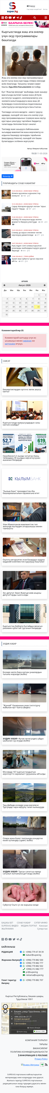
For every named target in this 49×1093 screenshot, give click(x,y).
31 (7, 315)
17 (7, 307)
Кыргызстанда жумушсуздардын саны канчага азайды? (21, 423)
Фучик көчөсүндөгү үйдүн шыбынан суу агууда (23, 739)
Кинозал (43, 925)
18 (14, 307)
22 (38, 307)
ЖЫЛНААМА (8, 928)
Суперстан (42, 928)
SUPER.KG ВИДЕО (10, 925)
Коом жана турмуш (31, 191)
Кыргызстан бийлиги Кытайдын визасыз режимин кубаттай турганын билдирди (22, 627)
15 (38, 303)
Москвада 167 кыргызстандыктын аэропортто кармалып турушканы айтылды (24, 773)
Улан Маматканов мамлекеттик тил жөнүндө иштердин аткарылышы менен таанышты (22, 526)
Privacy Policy (41, 1059)
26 (20, 311)
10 (7, 303)
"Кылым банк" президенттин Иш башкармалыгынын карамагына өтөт (21, 492)
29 (38, 311)
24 (7, 311)
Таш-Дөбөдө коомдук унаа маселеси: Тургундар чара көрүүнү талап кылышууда (23, 806)
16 (45, 303)
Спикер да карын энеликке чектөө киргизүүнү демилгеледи (28, 233)
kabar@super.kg (33, 955)
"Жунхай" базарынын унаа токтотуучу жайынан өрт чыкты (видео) (21, 706)
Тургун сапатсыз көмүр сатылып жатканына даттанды (22, 872)
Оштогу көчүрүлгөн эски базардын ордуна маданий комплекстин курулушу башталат (24, 560)
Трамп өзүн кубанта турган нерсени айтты (27, 260)
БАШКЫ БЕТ (7, 922)
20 (26, 307)
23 (45, 307)
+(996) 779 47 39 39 (35, 952)
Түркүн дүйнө (29, 256)
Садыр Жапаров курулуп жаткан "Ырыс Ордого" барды (29, 207)
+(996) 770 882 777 (34, 963)
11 (14, 303)
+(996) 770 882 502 (34, 966)
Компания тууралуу (36, 1040)
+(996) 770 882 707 (34, 980)
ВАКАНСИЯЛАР (40, 1048)
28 (32, 311)
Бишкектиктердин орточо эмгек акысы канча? (22, 390)
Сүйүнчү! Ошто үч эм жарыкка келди (20, 904)
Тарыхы (43, 1044)
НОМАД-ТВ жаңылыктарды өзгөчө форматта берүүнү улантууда (29, 220)
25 (14, 311)
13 (26, 303)
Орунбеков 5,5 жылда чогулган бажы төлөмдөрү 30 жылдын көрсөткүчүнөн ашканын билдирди (21, 458)
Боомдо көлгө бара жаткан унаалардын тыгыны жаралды (22, 673)
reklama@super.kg (34, 975)
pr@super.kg (32, 972)
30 (45, 311)
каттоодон (10, 343)
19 (20, 307)
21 (32, 307)
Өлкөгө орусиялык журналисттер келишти (26, 194)
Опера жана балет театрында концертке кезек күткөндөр (23, 839)
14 (32, 303)
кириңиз (27, 340)
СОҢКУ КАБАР (24, 922)
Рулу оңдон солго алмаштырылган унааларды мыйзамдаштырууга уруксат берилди (29, 248)
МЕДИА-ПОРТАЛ (29, 925)
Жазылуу (7, 176)
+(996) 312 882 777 (34, 969)
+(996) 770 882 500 (34, 960)
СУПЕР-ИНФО (40, 922)
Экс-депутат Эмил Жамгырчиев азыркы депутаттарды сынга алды (22, 594)
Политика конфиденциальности (28, 1051)
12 (20, 303)
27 (26, 311)
